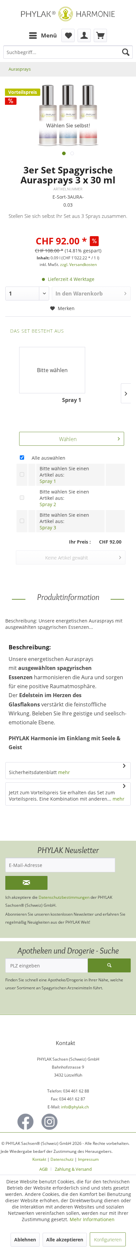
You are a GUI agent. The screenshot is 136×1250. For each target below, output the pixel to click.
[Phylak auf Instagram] (49, 1121)
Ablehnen (25, 1239)
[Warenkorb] (100, 35)
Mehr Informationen (92, 1219)
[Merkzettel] (68, 35)
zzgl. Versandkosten (78, 264)
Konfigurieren (107, 1239)
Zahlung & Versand (73, 1169)
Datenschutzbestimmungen (64, 897)
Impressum (88, 1159)
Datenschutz (62, 1159)
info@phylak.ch (75, 1107)
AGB (43, 1169)
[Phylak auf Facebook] (25, 1121)
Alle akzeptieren (64, 1239)
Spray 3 (48, 527)
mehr (64, 772)
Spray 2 (48, 504)
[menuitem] (42, 35)
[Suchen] (126, 52)
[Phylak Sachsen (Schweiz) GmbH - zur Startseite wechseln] (68, 14)
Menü (49, 35)
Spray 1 (48, 481)
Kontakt (39, 1159)
